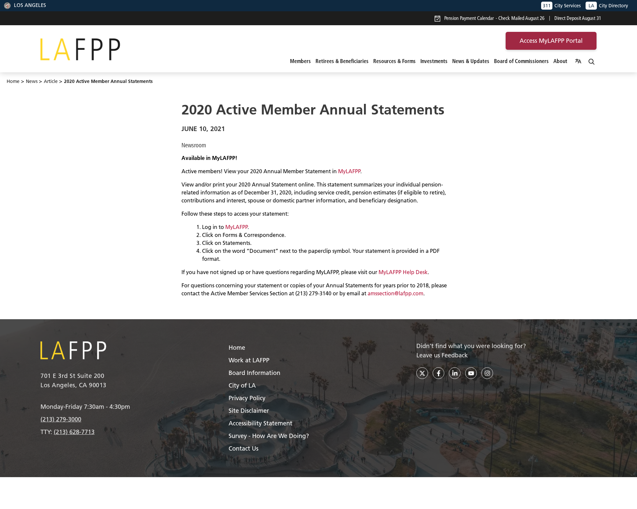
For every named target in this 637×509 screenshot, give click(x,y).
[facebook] (438, 373)
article (51, 81)
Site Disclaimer (249, 410)
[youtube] (471, 373)
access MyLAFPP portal (551, 40)
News (31, 81)
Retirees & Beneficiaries (342, 61)
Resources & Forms (394, 61)
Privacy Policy (247, 398)
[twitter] (422, 373)
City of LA (242, 385)
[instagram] (487, 373)
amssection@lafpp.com (395, 293)
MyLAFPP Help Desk (403, 272)
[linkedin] (454, 373)
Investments (434, 61)
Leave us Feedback (442, 355)
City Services (562, 6)
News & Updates (470, 61)
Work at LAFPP (249, 360)
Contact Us (243, 448)
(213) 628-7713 (74, 432)
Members (300, 61)
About (560, 61)
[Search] (592, 61)
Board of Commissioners (521, 61)
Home (13, 81)
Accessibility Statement (260, 423)
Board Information (254, 373)
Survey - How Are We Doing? (269, 436)
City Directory (608, 6)
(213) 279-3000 (60, 419)
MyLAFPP (349, 171)
